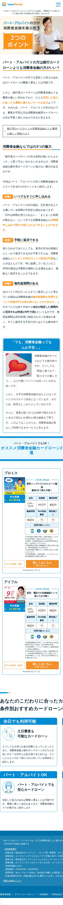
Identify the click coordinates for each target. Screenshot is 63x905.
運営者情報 (5, 894)
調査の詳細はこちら (12, 881)
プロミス (11, 473)
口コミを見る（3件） (14, 564)
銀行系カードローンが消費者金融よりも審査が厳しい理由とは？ (32, 131)
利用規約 (43, 894)
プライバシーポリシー (25, 894)
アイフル (11, 582)
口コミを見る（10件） (14, 665)
